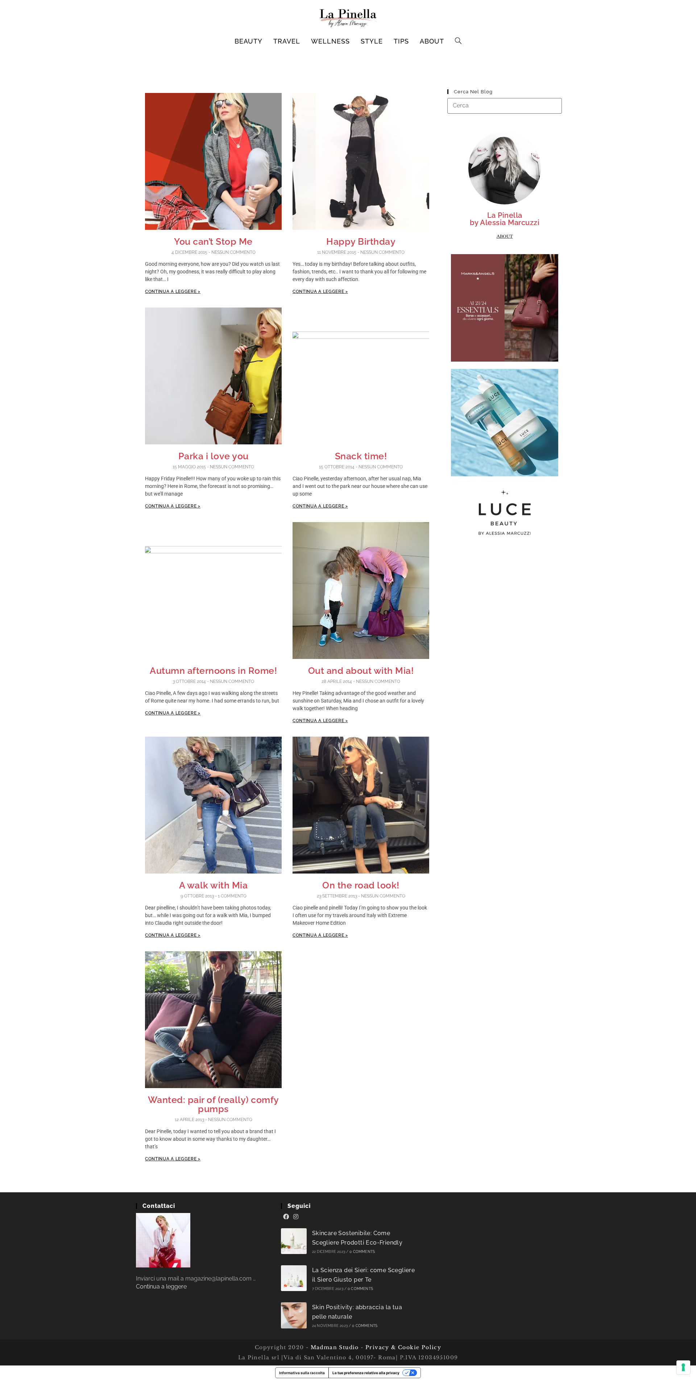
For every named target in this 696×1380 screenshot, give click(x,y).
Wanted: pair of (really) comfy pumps (213, 1104)
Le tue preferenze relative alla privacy (365, 1373)
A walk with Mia (213, 885)
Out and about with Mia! (361, 670)
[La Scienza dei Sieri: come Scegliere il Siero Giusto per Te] (294, 1278)
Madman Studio (333, 1347)
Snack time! (361, 456)
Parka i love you (213, 456)
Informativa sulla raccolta (302, 1373)
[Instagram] (295, 1217)
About (505, 236)
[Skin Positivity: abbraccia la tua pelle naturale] (294, 1315)
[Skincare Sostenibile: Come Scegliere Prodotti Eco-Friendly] (294, 1241)
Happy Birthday (360, 241)
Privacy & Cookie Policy (403, 1347)
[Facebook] (286, 1217)
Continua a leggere (161, 1286)
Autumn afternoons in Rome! (213, 670)
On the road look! (360, 885)
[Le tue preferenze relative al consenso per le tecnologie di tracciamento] (683, 1367)
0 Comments (362, 1252)
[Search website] (458, 41)
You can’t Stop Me (213, 241)
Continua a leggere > (172, 291)
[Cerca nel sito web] (504, 105)
